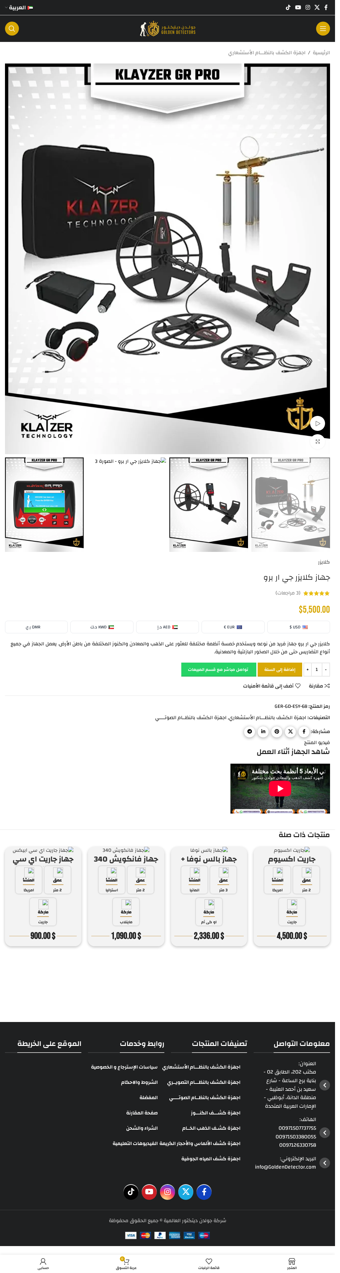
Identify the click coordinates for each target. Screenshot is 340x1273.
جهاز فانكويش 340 (126, 859)
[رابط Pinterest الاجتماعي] (276, 731)
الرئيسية (321, 53)
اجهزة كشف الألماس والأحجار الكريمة (199, 1143)
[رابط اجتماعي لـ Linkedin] (263, 731)
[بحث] (12, 28)
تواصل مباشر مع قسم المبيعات (218, 670)
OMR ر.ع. (33, 627)
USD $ (295, 627)
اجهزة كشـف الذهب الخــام (211, 1127)
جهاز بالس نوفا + (209, 859)
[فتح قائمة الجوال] (323, 28)
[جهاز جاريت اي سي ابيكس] (43, 850)
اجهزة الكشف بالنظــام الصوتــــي (190, 717)
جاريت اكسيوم (291, 859)
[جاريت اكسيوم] (292, 850)
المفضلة (148, 1097)
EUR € (229, 627)
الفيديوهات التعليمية (135, 1143)
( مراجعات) (288, 593)
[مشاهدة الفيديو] (317, 423)
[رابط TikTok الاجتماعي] (288, 7)
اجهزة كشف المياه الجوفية (210, 1158)
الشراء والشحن (142, 1127)
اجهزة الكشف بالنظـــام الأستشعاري (266, 53)
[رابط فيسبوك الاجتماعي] (326, 7)
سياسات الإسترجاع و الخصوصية (124, 1066)
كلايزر (324, 562)
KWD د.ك (98, 627)
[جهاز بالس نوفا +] (209, 850)
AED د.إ (163, 627)
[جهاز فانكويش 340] (126, 850)
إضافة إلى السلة (280, 670)
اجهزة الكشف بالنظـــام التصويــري (203, 1082)
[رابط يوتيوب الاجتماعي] (298, 7)
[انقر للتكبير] (317, 441)
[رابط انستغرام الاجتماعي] (307, 7)
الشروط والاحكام (139, 1082)
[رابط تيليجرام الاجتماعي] (249, 731)
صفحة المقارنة (142, 1112)
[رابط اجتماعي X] (317, 7)
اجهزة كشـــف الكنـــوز (215, 1112)
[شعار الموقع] (167, 28)
